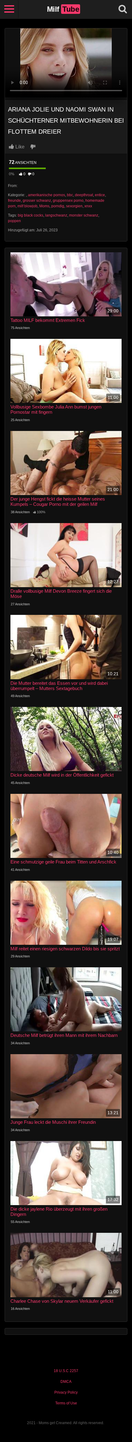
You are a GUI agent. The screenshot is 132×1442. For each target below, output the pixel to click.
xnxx (88, 206)
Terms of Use (66, 1403)
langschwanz (56, 215)
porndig (57, 206)
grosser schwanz (37, 200)
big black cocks (30, 215)
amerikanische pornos (46, 195)
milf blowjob (27, 206)
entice (100, 195)
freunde (14, 200)
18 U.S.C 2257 (66, 1371)
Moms (44, 206)
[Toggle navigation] (9, 9)
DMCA (66, 1381)
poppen (14, 221)
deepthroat (84, 195)
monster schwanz (83, 215)
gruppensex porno (68, 200)
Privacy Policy (66, 1392)
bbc (70, 195)
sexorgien (74, 206)
